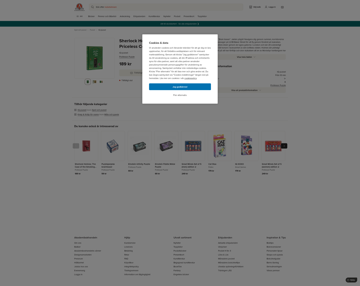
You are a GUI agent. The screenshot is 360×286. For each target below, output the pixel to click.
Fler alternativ (180, 95)
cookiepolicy (190, 78)
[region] (180, 69)
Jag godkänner (180, 86)
